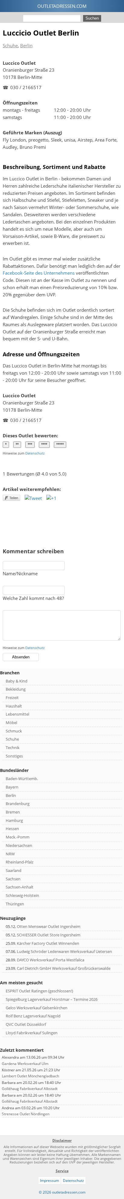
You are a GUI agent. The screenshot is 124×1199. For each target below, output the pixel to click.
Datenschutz (35, 453)
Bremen (13, 812)
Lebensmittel (17, 714)
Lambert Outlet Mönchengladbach (30, 1076)
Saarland (13, 870)
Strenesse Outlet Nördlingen (25, 1113)
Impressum (49, 1180)
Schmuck (14, 731)
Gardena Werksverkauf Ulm (25, 1063)
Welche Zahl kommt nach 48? (33, 598)
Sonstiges (14, 756)
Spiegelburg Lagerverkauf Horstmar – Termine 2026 (52, 999)
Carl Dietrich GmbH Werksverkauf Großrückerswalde (63, 968)
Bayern (12, 787)
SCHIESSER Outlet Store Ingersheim (48, 935)
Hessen (12, 828)
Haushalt (14, 706)
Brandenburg (17, 803)
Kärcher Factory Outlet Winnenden (48, 943)
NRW (10, 854)
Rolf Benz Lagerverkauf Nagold (33, 1016)
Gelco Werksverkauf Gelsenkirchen (36, 1007)
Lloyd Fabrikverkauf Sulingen (31, 1032)
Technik (13, 747)
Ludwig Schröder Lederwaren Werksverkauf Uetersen (64, 951)
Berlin (26, 45)
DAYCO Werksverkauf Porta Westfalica (50, 960)
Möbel (11, 722)
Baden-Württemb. (22, 778)
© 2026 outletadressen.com (62, 1192)
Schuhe (10, 45)
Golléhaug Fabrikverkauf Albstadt (29, 1088)
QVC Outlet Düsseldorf (26, 1024)
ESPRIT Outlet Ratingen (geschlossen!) (39, 991)
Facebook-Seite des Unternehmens (39, 273)
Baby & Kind (16, 681)
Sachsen (13, 879)
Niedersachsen (19, 845)
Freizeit (12, 697)
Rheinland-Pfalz (19, 862)
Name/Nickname (20, 573)
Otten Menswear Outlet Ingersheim (48, 926)
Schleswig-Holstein (22, 895)
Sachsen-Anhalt (19, 887)
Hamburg (14, 820)
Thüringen (15, 904)
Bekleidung (16, 689)
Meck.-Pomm (17, 837)
